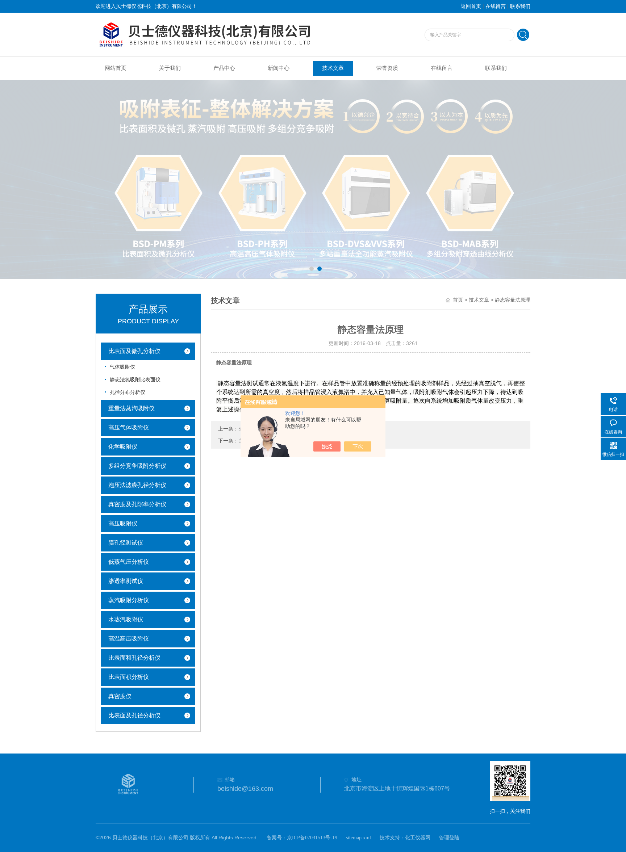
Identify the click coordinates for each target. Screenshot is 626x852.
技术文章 (333, 68)
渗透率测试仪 (125, 581)
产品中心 (224, 68)
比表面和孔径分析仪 (134, 658)
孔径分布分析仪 (127, 392)
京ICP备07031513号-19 (312, 837)
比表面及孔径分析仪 (134, 715)
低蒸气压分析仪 (128, 562)
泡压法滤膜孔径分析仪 (137, 485)
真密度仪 (120, 696)
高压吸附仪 (122, 523)
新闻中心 (278, 68)
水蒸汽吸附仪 (125, 619)
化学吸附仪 (122, 447)
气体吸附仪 (122, 367)
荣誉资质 (387, 68)
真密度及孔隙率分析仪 (137, 504)
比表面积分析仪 (128, 677)
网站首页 (115, 68)
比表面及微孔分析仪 (134, 351)
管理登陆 (449, 837)
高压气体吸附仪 (128, 427)
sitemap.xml (358, 837)
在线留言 (495, 6)
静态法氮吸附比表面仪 (135, 379)
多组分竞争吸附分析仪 (137, 466)
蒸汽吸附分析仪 (128, 600)
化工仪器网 (417, 837)
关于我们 (170, 68)
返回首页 (471, 6)
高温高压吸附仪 (128, 638)
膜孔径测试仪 (125, 543)
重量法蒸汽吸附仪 (131, 408)
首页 (458, 300)
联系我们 (520, 6)
